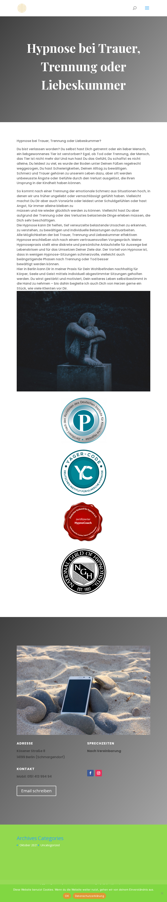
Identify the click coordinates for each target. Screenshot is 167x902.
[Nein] (162, 893)
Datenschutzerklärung (89, 896)
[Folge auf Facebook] (90, 773)
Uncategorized (50, 845)
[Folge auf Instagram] (98, 773)
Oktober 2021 (29, 845)
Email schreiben (36, 791)
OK (67, 896)
